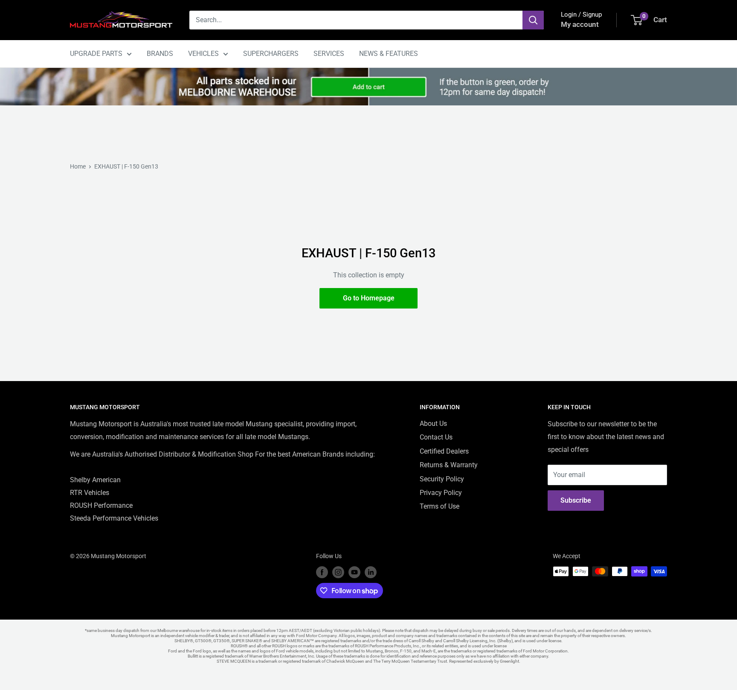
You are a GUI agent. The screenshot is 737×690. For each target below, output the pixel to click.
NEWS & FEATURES (388, 53)
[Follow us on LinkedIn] (371, 572)
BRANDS (160, 53)
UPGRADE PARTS (96, 53)
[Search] (533, 20)
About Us (433, 423)
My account (580, 24)
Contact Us (436, 437)
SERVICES (328, 53)
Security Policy (442, 479)
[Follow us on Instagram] (338, 572)
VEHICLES (203, 53)
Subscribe (575, 500)
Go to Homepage (369, 298)
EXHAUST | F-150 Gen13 (126, 166)
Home (78, 166)
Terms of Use (439, 506)
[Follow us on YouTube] (354, 572)
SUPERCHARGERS (271, 53)
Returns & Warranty (449, 465)
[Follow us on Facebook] (322, 572)
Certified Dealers (444, 451)
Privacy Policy (441, 493)
